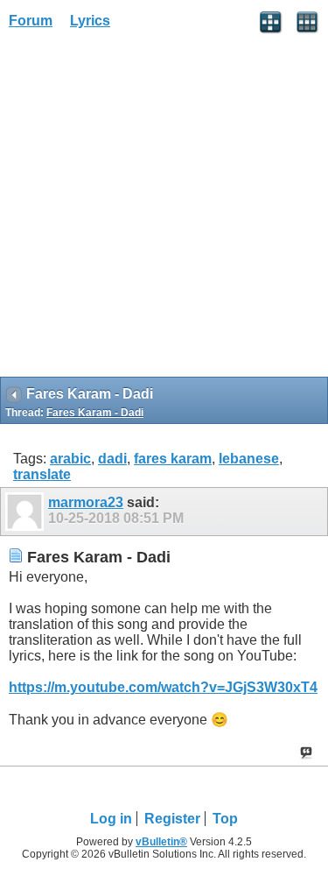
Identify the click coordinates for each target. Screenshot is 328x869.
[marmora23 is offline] (26, 511)
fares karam (173, 458)
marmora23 (85, 502)
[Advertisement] (164, 209)
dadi (112, 458)
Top (225, 818)
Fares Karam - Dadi (94, 412)
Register (172, 818)
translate (42, 474)
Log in (111, 818)
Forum (30, 20)
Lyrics (90, 20)
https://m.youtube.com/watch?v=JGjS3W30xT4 (163, 687)
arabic (70, 458)
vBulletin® (161, 842)
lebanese (249, 458)
